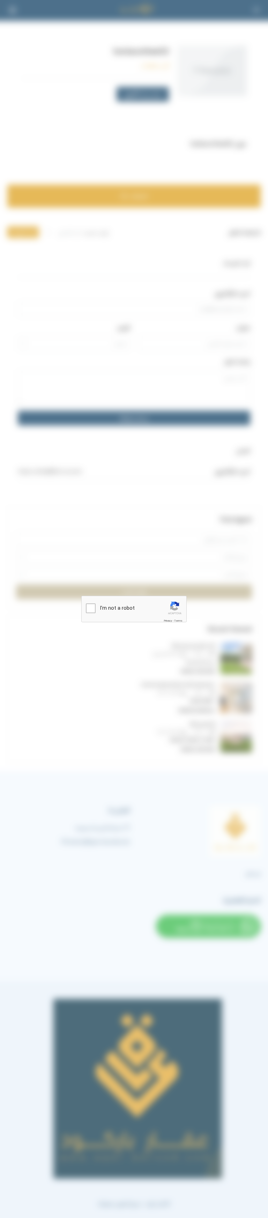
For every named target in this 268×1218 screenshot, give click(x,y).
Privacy (168, 620)
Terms (178, 620)
